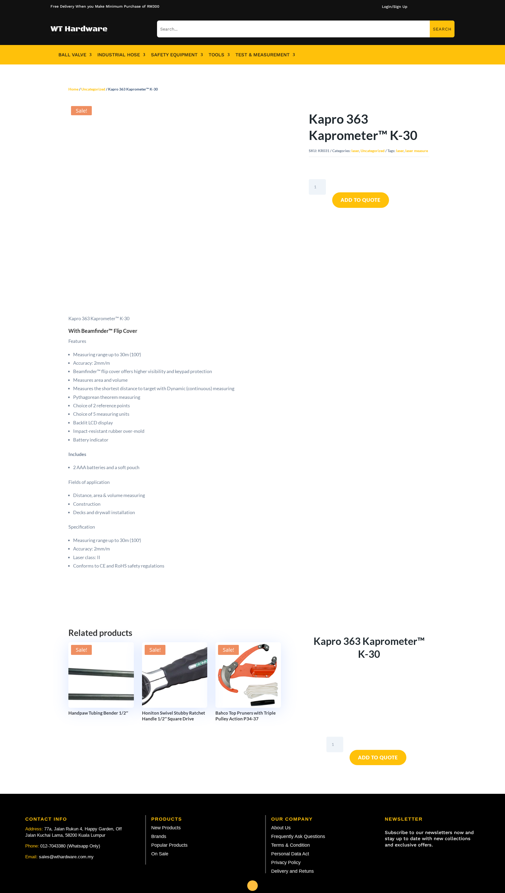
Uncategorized (93, 89)
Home (73, 89)
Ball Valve (72, 54)
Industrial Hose (118, 54)
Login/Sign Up (394, 7)
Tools (216, 54)
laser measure (416, 150)
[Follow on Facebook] (252, 885)
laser (355, 150)
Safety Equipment (174, 54)
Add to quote (361, 200)
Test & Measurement (262, 54)
